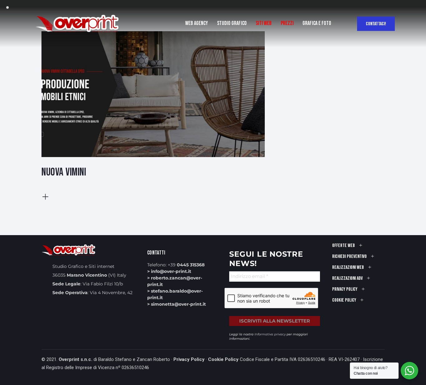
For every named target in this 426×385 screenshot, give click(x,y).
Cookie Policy (223, 359)
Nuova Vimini (63, 172)
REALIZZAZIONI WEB (348, 267)
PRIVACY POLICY (344, 289)
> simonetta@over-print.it (176, 304)
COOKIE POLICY (344, 300)
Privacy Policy (189, 359)
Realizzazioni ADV (347, 278)
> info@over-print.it (169, 271)
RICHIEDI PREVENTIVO (349, 256)
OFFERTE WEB (343, 246)
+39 (186, 265)
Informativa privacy (270, 334)
